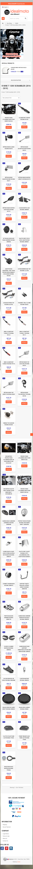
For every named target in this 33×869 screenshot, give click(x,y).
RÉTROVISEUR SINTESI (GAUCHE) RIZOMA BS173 (9, 209)
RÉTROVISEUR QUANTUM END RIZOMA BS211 (8, 179)
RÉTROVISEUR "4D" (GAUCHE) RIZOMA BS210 (24, 363)
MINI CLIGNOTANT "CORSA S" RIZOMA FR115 (9, 333)
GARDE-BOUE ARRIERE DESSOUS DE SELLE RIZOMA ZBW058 (24, 617)
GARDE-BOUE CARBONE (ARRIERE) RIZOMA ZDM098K (9, 522)
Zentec (18, 861)
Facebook (2, 848)
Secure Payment (7, 827)
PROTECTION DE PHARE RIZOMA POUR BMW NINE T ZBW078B (24, 522)
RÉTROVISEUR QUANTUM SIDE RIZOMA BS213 (24, 148)
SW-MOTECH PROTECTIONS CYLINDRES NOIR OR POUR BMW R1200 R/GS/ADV (8, 460)
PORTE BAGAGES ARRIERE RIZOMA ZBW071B (8, 617)
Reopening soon (21, 3)
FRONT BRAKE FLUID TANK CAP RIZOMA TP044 (24, 738)
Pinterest (6, 848)
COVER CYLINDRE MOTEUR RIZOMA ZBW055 (8, 648)
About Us (5, 838)
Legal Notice (6, 833)
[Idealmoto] (16, 12)
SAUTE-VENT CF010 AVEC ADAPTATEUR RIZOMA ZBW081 (24, 240)
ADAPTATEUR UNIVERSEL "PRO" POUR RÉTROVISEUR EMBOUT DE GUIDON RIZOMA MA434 (8, 272)
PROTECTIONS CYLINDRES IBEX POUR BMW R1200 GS (9, 119)
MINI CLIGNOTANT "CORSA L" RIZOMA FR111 (24, 333)
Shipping (5, 824)
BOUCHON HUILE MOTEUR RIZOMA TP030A (8, 768)
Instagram (11, 848)
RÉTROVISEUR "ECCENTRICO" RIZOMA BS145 (24, 394)
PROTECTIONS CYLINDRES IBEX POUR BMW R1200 (24, 458)
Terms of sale (6, 836)
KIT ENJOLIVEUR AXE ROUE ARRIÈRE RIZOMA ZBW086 (9, 240)
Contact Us (5, 840)
